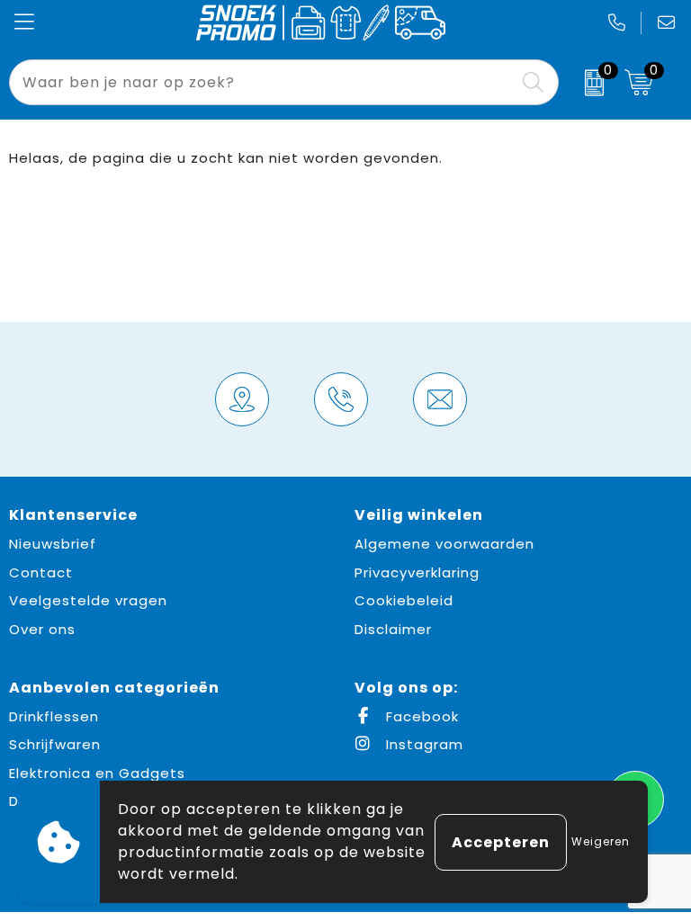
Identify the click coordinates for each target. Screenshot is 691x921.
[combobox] (263, 82)
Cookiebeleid (403, 600)
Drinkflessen (54, 716)
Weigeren (600, 841)
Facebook (420, 716)
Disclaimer (393, 629)
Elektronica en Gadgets (97, 773)
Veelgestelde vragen (88, 600)
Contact (41, 572)
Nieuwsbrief (52, 543)
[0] (587, 82)
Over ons (42, 629)
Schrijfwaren (55, 744)
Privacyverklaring (417, 572)
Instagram (422, 744)
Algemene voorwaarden (444, 543)
